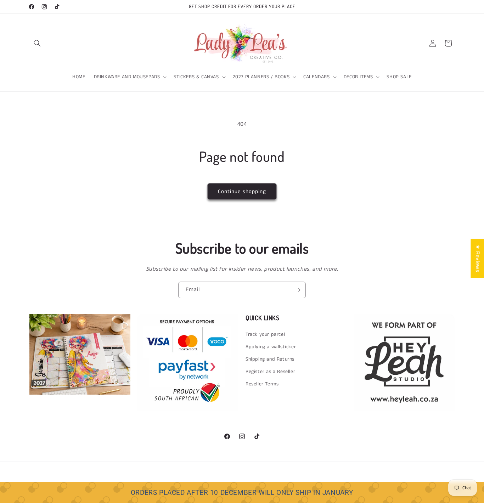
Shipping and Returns (270, 359)
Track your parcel (265, 334)
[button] (37, 43)
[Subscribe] (297, 290)
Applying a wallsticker (271, 346)
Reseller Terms (262, 384)
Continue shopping (242, 191)
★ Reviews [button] (477, 258)
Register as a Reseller (270, 371)
